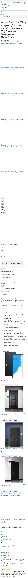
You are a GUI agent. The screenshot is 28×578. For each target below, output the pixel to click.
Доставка (3, 538)
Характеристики (14, 305)
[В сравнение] (3, 197)
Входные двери (7, 16)
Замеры (3, 533)
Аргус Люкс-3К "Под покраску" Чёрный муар (12, 379)
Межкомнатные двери (6, 553)
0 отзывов (4, 294)
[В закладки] (1, 197)
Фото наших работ (5, 541)
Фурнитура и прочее (6, 555)
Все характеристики (6, 277)
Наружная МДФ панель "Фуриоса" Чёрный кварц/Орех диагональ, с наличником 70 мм (13, 520)
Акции (2, 548)
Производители (5, 546)
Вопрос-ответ (5, 308)
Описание (4, 305)
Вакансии (3, 531)
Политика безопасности (7, 539)
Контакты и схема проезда (7, 545)
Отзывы (22, 305)
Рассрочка (3, 534)
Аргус (2, 250)
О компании (4, 536)
